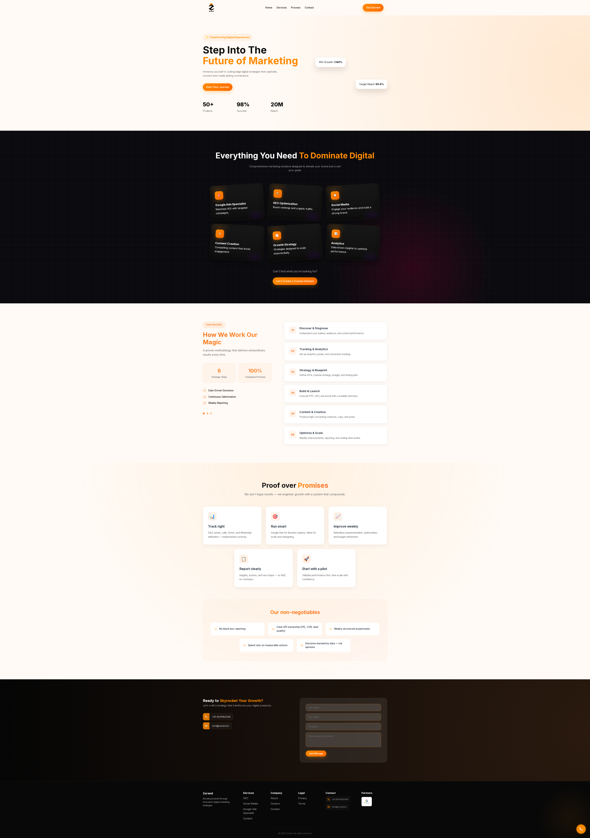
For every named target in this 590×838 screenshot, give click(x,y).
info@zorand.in (339, 807)
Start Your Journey (217, 87)
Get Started (373, 7)
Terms (301, 803)
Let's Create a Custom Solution (295, 281)
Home (268, 7)
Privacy (302, 798)
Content (247, 818)
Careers (275, 803)
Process (295, 7)
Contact (309, 7)
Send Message (316, 753)
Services (282, 7)
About (274, 798)
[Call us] (581, 829)
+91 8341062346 (340, 799)
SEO (245, 798)
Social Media (250, 803)
